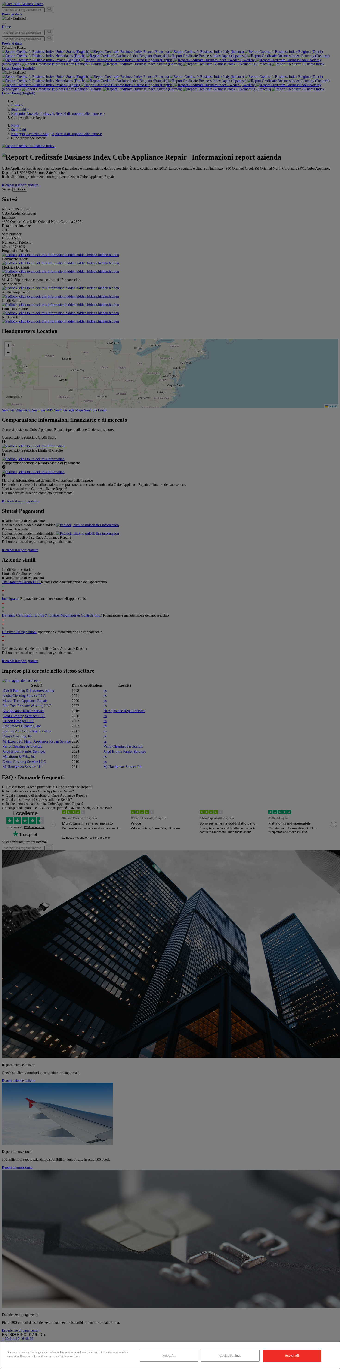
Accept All (292, 1355)
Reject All (169, 1355)
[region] (170, 1355)
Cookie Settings (230, 1355)
